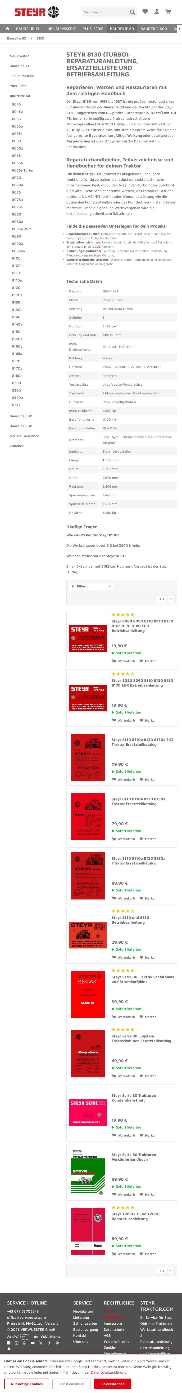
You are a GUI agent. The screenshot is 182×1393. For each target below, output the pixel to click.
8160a (17, 346)
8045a (17, 112)
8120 (16, 288)
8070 (16, 178)
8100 (16, 258)
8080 (16, 214)
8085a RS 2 (21, 229)
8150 (16, 332)
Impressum (113, 1323)
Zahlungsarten (85, 1323)
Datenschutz (114, 1329)
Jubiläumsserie (22, 76)
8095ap (18, 251)
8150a (17, 339)
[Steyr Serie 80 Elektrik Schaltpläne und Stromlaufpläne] (88, 994)
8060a (17, 148)
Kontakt (79, 1335)
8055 (16, 119)
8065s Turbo (22, 170)
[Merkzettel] (145, 10)
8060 (16, 141)
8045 (16, 104)
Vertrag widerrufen (113, 1314)
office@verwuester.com (26, 1317)
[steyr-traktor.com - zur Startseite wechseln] (37, 12)
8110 (16, 273)
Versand (52, 1323)
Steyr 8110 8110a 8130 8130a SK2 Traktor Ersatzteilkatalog (142, 741)
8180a (17, 376)
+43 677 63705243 (23, 1311)
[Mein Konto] (157, 10)
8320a (17, 398)
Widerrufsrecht (116, 1342)
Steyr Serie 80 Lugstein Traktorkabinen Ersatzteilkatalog (141, 1038)
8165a (17, 354)
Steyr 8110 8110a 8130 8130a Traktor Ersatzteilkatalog (138, 801)
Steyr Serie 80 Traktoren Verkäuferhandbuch (134, 1156)
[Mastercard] (36, 1336)
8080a (17, 222)
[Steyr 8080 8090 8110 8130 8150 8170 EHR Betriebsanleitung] (88, 698)
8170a (17, 368)
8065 (16, 156)
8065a (17, 163)
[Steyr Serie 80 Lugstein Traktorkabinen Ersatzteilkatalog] (88, 1054)
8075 (16, 192)
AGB (107, 1335)
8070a (17, 185)
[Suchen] (132, 12)
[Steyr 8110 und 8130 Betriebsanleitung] (88, 935)
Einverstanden (112, 1384)
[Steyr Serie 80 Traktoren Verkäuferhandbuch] (88, 1172)
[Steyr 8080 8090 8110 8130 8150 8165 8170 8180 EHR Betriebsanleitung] (88, 639)
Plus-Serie (18, 86)
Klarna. (55, 1336)
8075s (17, 207)
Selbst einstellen (71, 1384)
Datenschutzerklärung (109, 1372)
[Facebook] (8, 1343)
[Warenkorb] (168, 10)
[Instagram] (16, 1343)
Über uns (80, 1342)
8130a (17, 310)
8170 (16, 361)
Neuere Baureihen (24, 436)
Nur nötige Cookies (27, 1384)
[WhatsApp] (25, 1343)
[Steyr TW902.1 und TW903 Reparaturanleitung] (88, 1231)
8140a (17, 324)
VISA (44, 1336)
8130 (16, 302)
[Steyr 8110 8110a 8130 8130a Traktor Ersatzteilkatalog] (88, 816)
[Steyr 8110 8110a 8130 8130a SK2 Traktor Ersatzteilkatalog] (88, 757)
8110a (17, 280)
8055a (17, 126)
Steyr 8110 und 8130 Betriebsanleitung (130, 919)
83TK (16, 405)
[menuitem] (109, 12)
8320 (16, 390)
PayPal (12, 1336)
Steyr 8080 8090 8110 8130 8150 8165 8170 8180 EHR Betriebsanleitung (142, 626)
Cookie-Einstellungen (115, 1350)
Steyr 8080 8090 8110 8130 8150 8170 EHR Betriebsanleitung (142, 682)
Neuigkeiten (19, 56)
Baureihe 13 (19, 66)
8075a (17, 200)
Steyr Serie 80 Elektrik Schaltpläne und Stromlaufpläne (143, 979)
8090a (17, 244)
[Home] (7, 28)
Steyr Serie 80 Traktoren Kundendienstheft (134, 1097)
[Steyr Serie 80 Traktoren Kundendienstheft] (88, 1113)
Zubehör (17, 446)
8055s (17, 134)
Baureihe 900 (21, 426)
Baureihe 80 (20, 96)
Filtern (82, 586)
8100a (17, 266)
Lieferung (81, 1317)
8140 (16, 317)
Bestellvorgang (85, 1329)
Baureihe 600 (21, 416)
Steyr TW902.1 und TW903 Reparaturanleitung (136, 1216)
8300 (16, 383)
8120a (17, 295)
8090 (16, 236)
